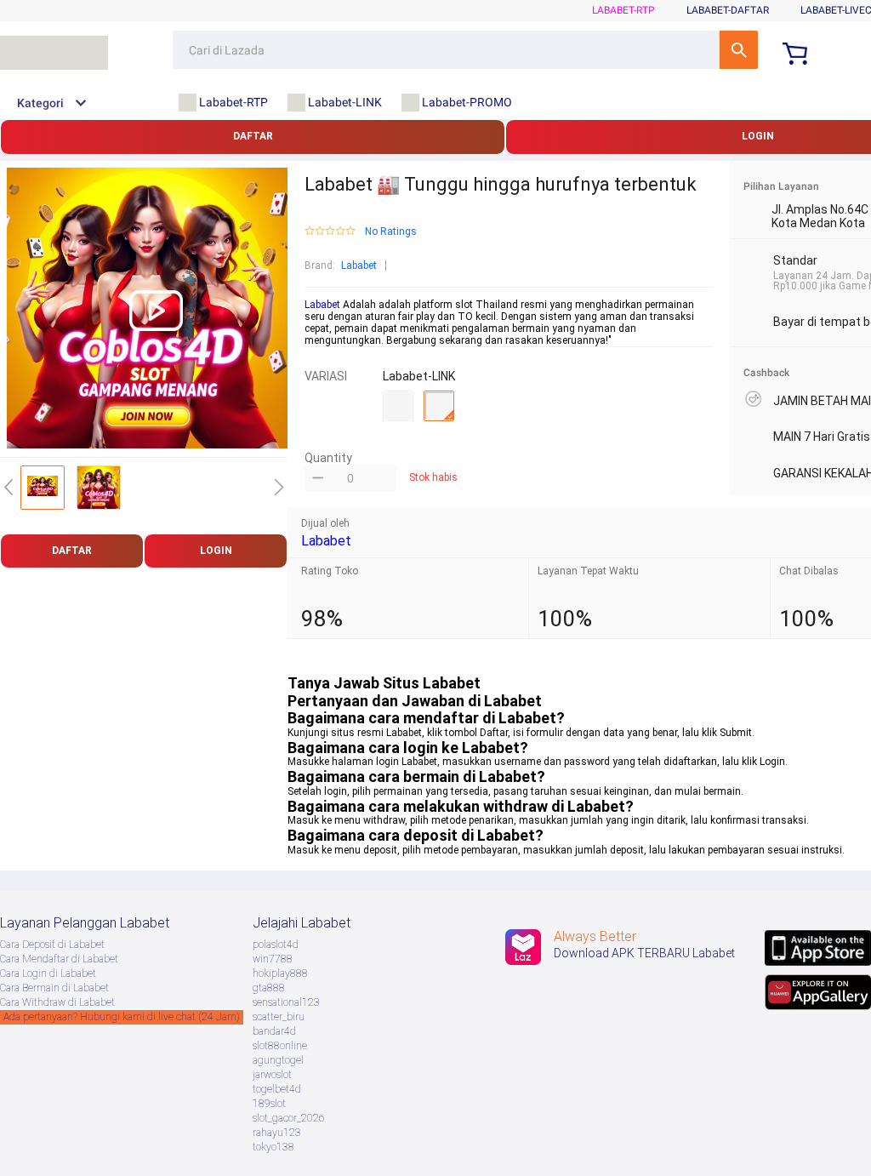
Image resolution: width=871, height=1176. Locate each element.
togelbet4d (277, 1089)
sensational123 (286, 1002)
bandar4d (274, 1031)
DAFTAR (253, 136)
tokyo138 (273, 1147)
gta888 (269, 988)
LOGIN (216, 551)
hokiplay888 (280, 973)
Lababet (359, 265)
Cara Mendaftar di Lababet (59, 959)
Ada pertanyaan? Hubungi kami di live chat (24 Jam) (121, 1017)
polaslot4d (276, 945)
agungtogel (278, 1060)
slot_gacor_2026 (289, 1118)
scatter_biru (279, 1017)
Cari (739, 50)
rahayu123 (277, 1133)
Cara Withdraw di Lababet (57, 1002)
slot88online (280, 1046)
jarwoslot (272, 1075)
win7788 (273, 959)
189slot (269, 1104)
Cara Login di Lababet (48, 973)
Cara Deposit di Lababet (52, 945)
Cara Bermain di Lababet (54, 988)
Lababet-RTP (623, 10)
